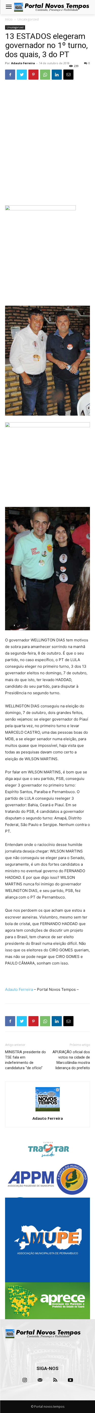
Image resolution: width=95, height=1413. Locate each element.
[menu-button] (8, 7)
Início (9, 19)
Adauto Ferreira (23, 63)
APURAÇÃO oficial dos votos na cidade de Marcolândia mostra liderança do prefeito (71, 1060)
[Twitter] (22, 75)
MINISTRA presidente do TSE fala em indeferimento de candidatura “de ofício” (25, 1060)
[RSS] (55, 1380)
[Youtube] (70, 1380)
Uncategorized (28, 19)
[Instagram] (24, 1380)
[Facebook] (10, 75)
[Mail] (40, 1380)
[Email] (68, 75)
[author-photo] (47, 1111)
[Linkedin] (57, 75)
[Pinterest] (33, 75)
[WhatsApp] (45, 75)
